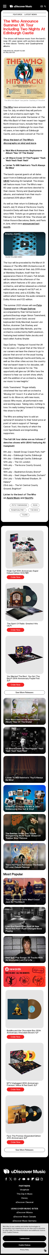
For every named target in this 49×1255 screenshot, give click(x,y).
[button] (24, 554)
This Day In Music (25, 1194)
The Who (34, 510)
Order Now (15, 577)
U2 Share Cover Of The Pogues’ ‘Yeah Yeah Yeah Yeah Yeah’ (26, 159)
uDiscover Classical (24, 1202)
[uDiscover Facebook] (6, 1179)
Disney (24, 1198)
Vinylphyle (24, 1190)
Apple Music (13, 498)
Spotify (29, 498)
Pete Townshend (19, 505)
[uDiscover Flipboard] (33, 1179)
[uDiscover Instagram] (15, 1179)
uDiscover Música (24, 1212)
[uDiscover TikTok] (19, 1179)
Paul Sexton (10, 52)
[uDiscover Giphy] (42, 1179)
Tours (24, 515)
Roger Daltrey (17, 510)
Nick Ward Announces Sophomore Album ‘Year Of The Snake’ (24, 151)
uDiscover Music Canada (24, 1217)
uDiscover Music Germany (24, 1221)
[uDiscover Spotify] (28, 1179)
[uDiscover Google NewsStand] (37, 1179)
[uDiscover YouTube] (24, 1179)
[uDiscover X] (10, 1179)
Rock (35, 505)
